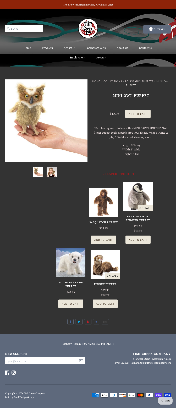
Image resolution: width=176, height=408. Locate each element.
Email (105, 321)
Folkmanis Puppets (139, 81)
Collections (112, 81)
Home (27, 48)
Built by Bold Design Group (19, 397)
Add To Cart (103, 239)
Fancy (96, 321)
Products (47, 48)
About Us (122, 48)
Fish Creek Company (34, 393)
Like (70, 321)
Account (101, 57)
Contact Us (145, 48)
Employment (77, 57)
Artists (68, 48)
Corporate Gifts (96, 48)
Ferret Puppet (105, 284)
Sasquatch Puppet (103, 222)
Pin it (87, 321)
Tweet (78, 321)
